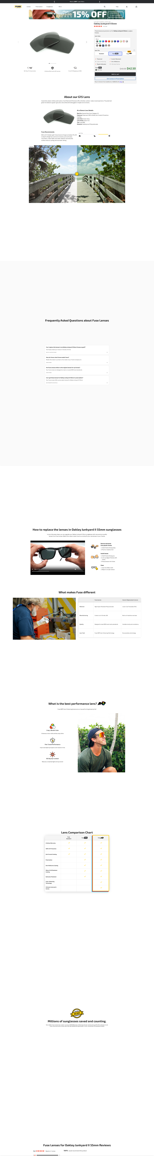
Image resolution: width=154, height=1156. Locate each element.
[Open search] (105, 6)
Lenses (29, 6)
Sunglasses (50, 6)
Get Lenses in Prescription (115, 78)
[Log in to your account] (127, 6)
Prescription (39, 6)
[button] (86, 42)
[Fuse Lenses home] (18, 6)
